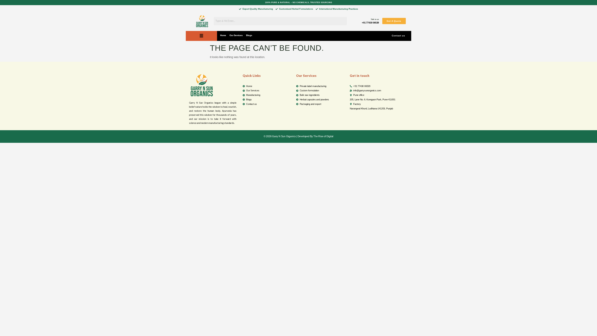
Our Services (236, 35)
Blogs (249, 35)
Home (223, 35)
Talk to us (375, 19)
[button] (394, 21)
